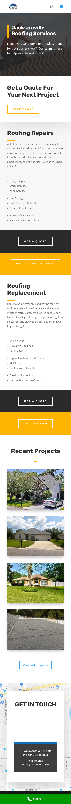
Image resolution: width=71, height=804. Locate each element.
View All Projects (35, 665)
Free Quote (23, 109)
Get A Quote (35, 241)
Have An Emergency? (35, 263)
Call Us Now (35, 423)
